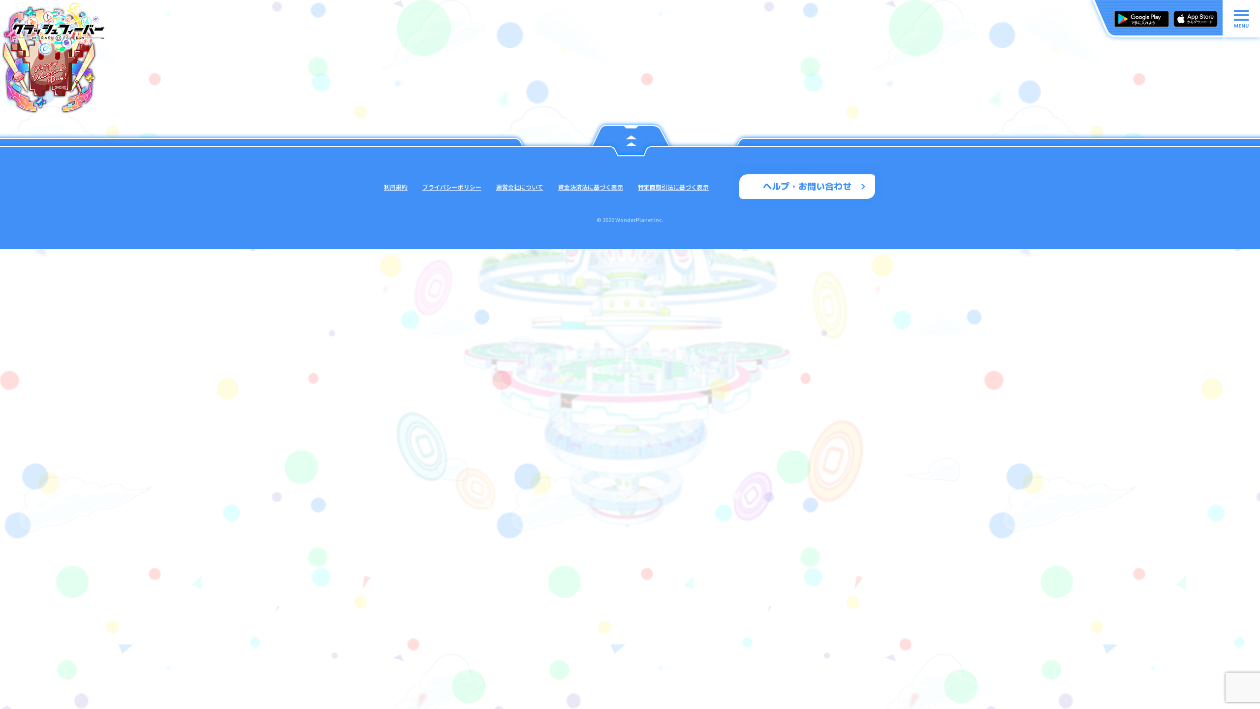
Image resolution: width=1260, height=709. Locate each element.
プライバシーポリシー (451, 187)
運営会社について (519, 187)
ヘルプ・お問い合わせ (807, 186)
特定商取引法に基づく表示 (673, 187)
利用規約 (396, 187)
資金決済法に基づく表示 (590, 187)
